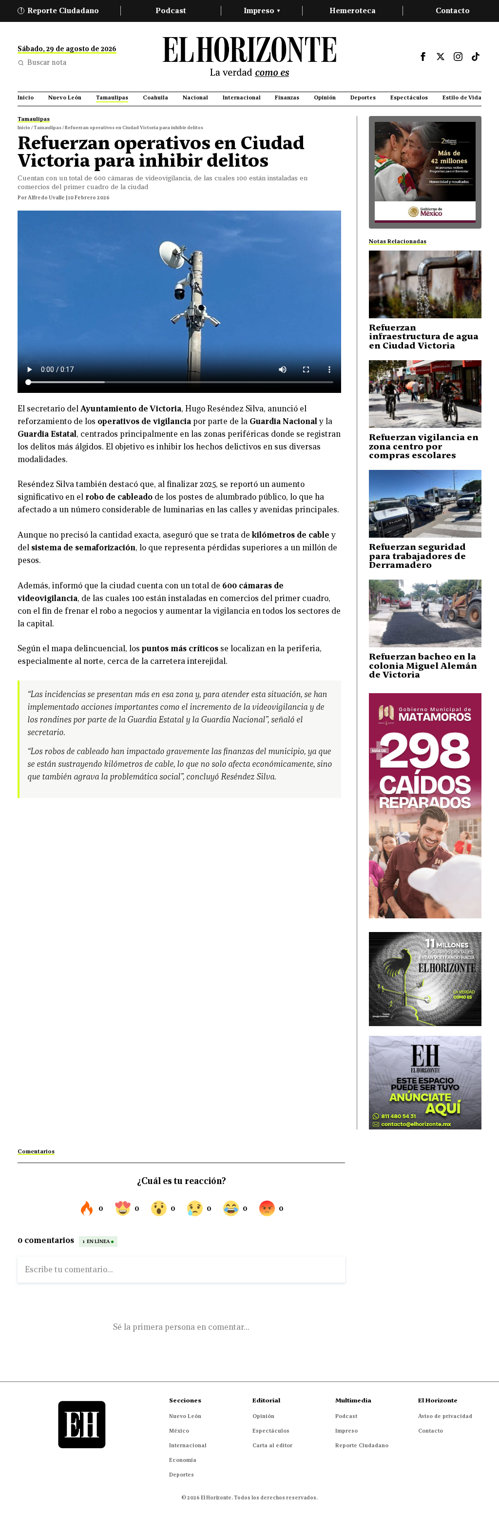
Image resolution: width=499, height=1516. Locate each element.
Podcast (170, 10)
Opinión (263, 1416)
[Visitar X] (440, 56)
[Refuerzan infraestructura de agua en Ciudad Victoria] (425, 284)
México (179, 1430)
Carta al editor (272, 1445)
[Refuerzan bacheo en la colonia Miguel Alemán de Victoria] (425, 613)
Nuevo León (185, 1416)
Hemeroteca (352, 10)
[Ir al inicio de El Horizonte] (249, 57)
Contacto (453, 10)
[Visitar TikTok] (475, 56)
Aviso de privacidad (445, 1416)
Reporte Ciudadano (59, 10)
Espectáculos (270, 1430)
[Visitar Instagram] (458, 56)
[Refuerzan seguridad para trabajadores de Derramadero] (425, 504)
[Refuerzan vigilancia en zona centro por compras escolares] (425, 394)
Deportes (181, 1474)
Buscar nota (46, 62)
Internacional (188, 1445)
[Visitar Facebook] (423, 56)
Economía (182, 1460)
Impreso (262, 10)
